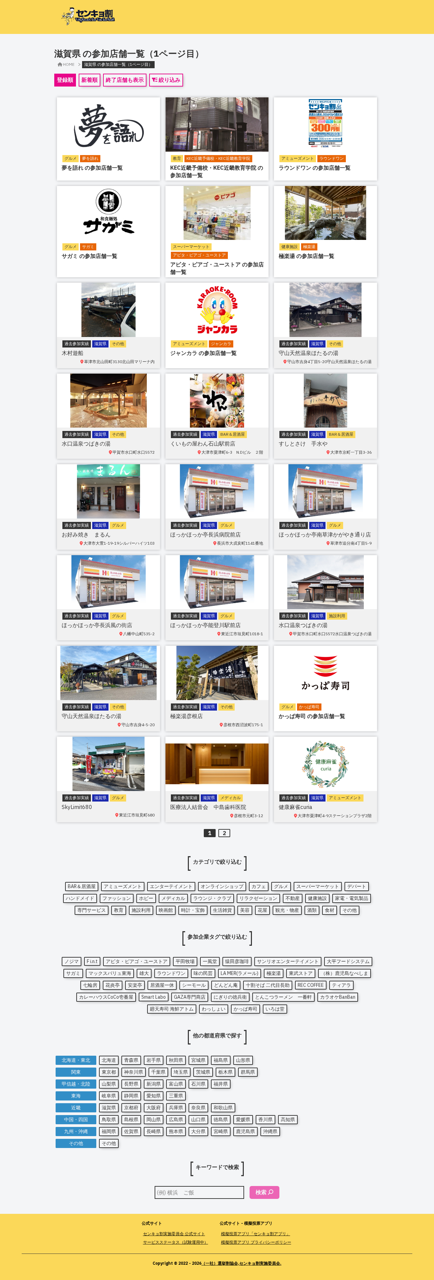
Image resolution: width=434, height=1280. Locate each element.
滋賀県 (109, 1108)
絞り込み (168, 79)
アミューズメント (123, 886)
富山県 (176, 1084)
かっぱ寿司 (245, 1009)
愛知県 (153, 1096)
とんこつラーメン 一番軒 (283, 997)
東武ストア (301, 973)
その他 (349, 910)
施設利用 (141, 910)
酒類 (312, 910)
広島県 (176, 1119)
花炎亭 (112, 985)
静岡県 (131, 1096)
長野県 (131, 1084)
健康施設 (317, 898)
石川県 (198, 1084)
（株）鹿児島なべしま (344, 973)
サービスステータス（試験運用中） (175, 1242)
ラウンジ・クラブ (212, 898)
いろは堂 (274, 1009)
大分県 (198, 1131)
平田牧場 (185, 961)
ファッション (116, 898)
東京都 (109, 1072)
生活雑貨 (222, 910)
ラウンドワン (171, 973)
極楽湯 (274, 973)
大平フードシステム (348, 961)
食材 (329, 910)
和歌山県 (223, 1108)
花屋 (262, 910)
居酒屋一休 (162, 985)
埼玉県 (181, 1072)
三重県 (176, 1096)
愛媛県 (243, 1119)
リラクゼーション (258, 898)
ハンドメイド (80, 898)
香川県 (265, 1119)
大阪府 (153, 1108)
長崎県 (153, 1131)
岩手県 (153, 1060)
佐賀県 (131, 1131)
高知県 (288, 1119)
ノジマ (71, 961)
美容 (245, 910)
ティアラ (341, 985)
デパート (356, 886)
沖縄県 (270, 1131)
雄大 (144, 973)
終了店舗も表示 (125, 79)
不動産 (292, 898)
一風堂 (210, 961)
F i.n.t (92, 961)
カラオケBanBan (337, 997)
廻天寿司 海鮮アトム (172, 1009)
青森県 (131, 1060)
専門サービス (91, 910)
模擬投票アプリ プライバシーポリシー (256, 1242)
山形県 (243, 1060)
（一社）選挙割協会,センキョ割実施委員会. (241, 1263)
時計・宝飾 (193, 910)
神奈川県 (133, 1072)
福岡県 (109, 1131)
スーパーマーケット (317, 886)
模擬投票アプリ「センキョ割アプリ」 (255, 1233)
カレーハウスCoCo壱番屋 (106, 997)
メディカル (173, 898)
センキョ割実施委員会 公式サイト (174, 1233)
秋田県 (176, 1060)
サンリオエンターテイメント (288, 961)
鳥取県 (109, 1119)
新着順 (89, 79)
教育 (118, 910)
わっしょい (213, 1009)
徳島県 (221, 1119)
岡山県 (153, 1119)
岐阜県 (109, 1096)
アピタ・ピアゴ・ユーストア (136, 961)
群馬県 (248, 1072)
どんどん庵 (226, 985)
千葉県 (158, 1072)
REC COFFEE (311, 985)
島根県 (131, 1119)
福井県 (221, 1084)
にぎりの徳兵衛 (230, 997)
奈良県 (198, 1108)
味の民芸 (203, 973)
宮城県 (198, 1060)
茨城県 (203, 1072)
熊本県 (176, 1131)
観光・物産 (287, 910)
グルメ (281, 886)
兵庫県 (176, 1108)
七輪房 (90, 985)
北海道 (109, 1060)
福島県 (221, 1060)
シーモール (194, 985)
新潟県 (153, 1084)
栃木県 (225, 1072)
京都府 (131, 1108)
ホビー (146, 898)
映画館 (166, 910)
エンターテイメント (171, 886)
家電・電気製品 (351, 898)
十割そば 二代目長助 (268, 985)
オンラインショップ (222, 886)
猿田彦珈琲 (237, 961)
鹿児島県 (245, 1131)
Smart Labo (153, 997)
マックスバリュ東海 (109, 973)
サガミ (73, 973)
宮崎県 (221, 1131)
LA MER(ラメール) (239, 973)
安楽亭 (135, 985)
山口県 (198, 1119)
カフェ (259, 886)
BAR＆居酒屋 (82, 886)
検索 (261, 1192)
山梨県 (109, 1084)
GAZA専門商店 (189, 997)
